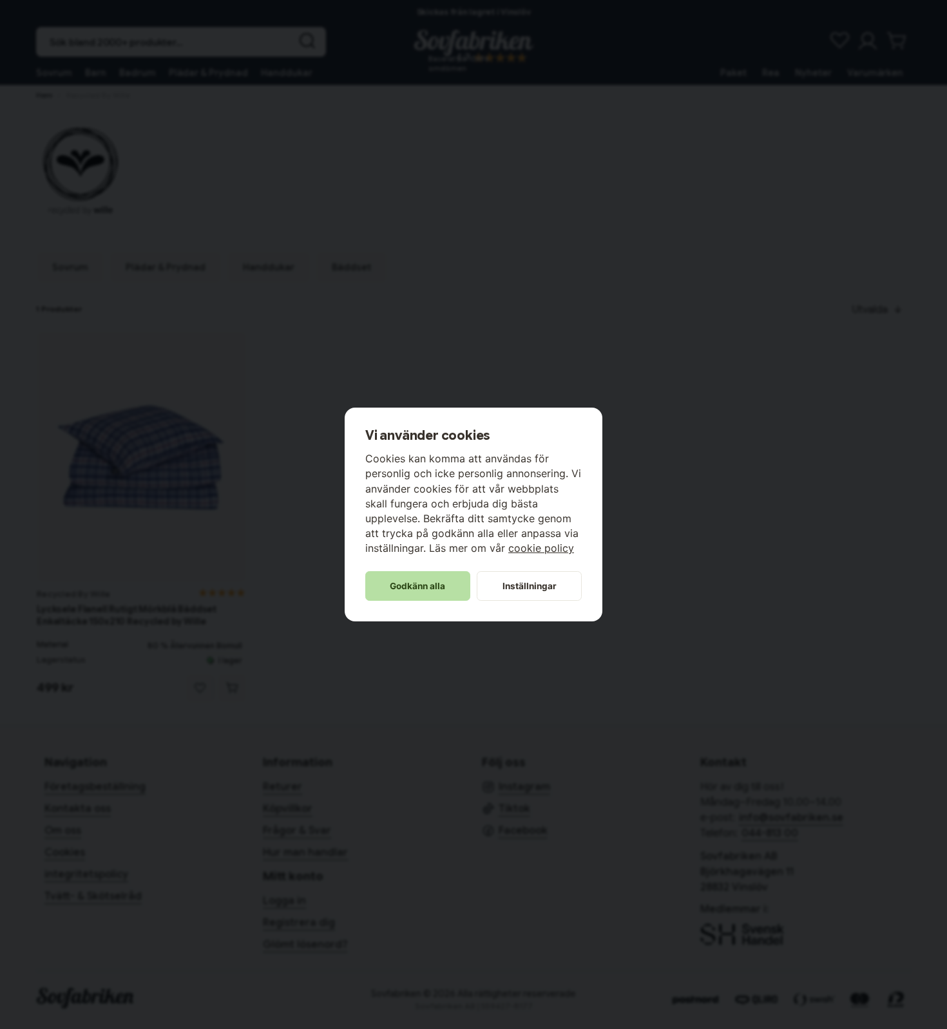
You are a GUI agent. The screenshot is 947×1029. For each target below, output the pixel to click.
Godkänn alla (417, 586)
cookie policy (541, 548)
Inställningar (529, 586)
